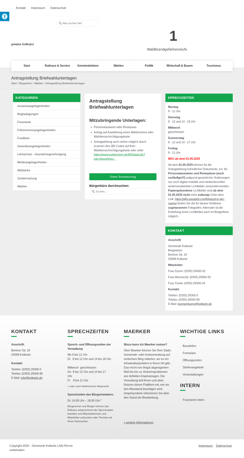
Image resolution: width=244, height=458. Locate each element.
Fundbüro (23, 138)
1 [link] (173, 36)
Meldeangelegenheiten (32, 162)
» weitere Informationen (138, 422)
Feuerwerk (24, 122)
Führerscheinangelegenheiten (36, 130)
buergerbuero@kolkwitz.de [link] (195, 303)
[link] (162, 33)
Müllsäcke (23, 170)
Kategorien (27, 97)
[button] (123, 176)
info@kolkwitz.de (32, 377)
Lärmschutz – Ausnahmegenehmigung (41, 154)
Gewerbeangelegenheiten (33, 146)
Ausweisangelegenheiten (33, 106)
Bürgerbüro (25, 83)
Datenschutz (224, 445)
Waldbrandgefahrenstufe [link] (167, 49)
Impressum (206, 445)
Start (14, 83)
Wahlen (38, 83)
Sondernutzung (27, 178)
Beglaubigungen (27, 114)
